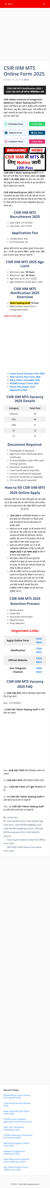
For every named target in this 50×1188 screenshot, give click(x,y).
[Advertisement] (25, 35)
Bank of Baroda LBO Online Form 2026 (16, 1112)
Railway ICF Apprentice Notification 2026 (14, 1152)
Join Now (38, 124)
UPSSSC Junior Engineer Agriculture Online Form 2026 (18, 1120)
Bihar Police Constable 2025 (25, 380)
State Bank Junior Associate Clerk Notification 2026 (16, 1160)
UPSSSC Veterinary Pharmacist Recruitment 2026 (18, 1136)
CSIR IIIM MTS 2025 (16, 821)
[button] (44, 4)
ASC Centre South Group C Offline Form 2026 (16, 1168)
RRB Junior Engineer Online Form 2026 (16, 1144)
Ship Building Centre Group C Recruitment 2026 (17, 1096)
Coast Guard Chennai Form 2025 (27, 373)
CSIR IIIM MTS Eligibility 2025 (28, 824)
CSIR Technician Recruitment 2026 (17, 1104)
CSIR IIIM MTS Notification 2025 (18, 828)
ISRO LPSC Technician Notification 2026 (14, 1128)
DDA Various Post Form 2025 (25, 376)
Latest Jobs (12, 817)
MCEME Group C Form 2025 (24, 383)
